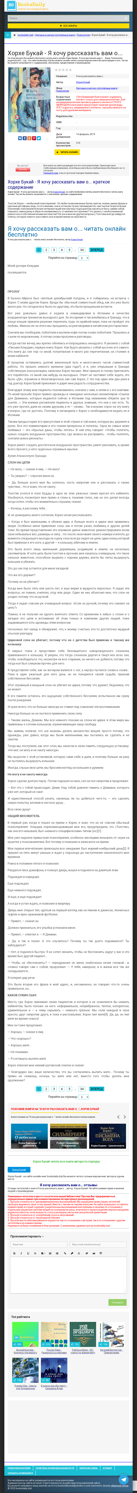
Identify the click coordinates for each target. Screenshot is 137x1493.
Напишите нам (50, 173)
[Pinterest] (34, 138)
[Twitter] (39, 138)
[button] (14, 1253)
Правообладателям (19, 1468)
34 (82, 250)
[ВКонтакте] (20, 138)
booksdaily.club (29, 6)
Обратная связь (88, 1468)
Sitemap (107, 1468)
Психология (62, 91)
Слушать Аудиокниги (20, 1473)
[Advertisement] (68, 1427)
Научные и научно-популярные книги (96, 88)
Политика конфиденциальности (55, 1468)
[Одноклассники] (29, 138)
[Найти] (125, 18)
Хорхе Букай (83, 82)
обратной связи (119, 1485)
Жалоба (23, 169)
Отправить (117, 1302)
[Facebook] (25, 138)
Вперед (97, 250)
